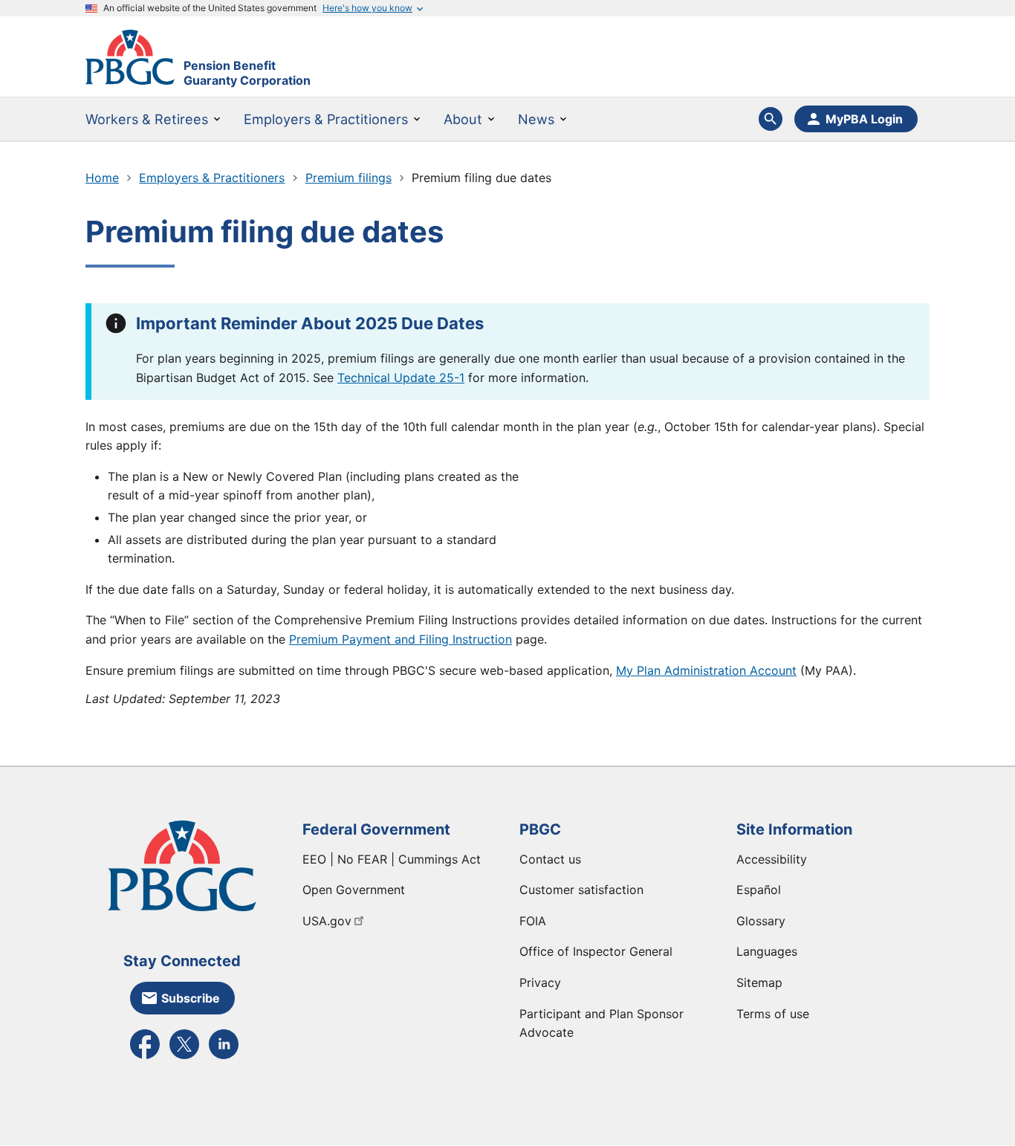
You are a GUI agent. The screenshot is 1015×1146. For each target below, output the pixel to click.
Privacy (540, 982)
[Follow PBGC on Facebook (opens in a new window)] (145, 1057)
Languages (766, 951)
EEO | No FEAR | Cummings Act (391, 859)
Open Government (353, 889)
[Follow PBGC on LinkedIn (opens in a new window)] (223, 1057)
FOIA (532, 920)
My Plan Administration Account (706, 670)
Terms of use (772, 1013)
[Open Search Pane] (770, 119)
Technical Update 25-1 (400, 377)
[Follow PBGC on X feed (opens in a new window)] (184, 1057)
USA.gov (326, 920)
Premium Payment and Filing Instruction (400, 639)
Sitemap (759, 982)
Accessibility (771, 859)
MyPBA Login (864, 118)
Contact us (550, 859)
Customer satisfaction (581, 889)
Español (758, 889)
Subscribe (190, 998)
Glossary (760, 920)
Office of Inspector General (595, 951)
